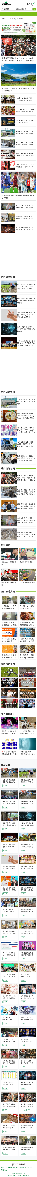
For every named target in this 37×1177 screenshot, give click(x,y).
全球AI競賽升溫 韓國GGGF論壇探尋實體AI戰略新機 (27, 825)
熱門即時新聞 (8, 277)
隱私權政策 (22, 1167)
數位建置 (29, 1167)
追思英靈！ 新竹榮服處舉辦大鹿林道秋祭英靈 (8, 1041)
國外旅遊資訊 (8, 591)
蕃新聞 (5, 785)
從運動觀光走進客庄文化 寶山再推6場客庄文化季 (27, 868)
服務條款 (15, 1167)
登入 (29, 4)
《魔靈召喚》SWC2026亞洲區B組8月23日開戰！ (27, 1041)
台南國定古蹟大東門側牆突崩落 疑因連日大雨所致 (27, 912)
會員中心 (9, 1167)
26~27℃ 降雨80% (15, 19)
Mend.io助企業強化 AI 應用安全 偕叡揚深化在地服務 (8, 955)
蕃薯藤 (6, 3)
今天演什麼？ (8, 713)
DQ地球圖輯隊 (25, 1110)
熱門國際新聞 (8, 468)
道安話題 (5, 544)
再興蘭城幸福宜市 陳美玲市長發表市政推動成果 (9, 804)
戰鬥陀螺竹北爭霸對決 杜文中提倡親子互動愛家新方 (8, 1106)
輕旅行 (23, 850)
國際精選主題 (8, 663)
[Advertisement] (18, 255)
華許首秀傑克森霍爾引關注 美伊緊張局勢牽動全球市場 (27, 890)
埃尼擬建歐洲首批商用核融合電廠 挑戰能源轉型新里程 (27, 1085)
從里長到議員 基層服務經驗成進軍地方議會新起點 (27, 998)
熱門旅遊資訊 (8, 392)
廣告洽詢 (4, 1170)
